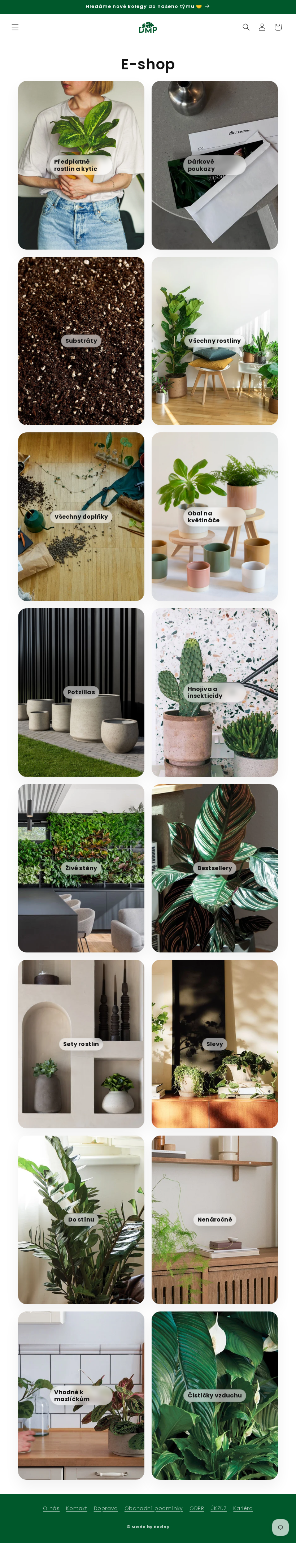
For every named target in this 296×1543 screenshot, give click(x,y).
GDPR (197, 1508)
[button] (15, 27)
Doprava (106, 1508)
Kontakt (76, 1508)
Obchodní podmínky (154, 1508)
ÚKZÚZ (218, 1508)
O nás (51, 1508)
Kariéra (243, 1508)
